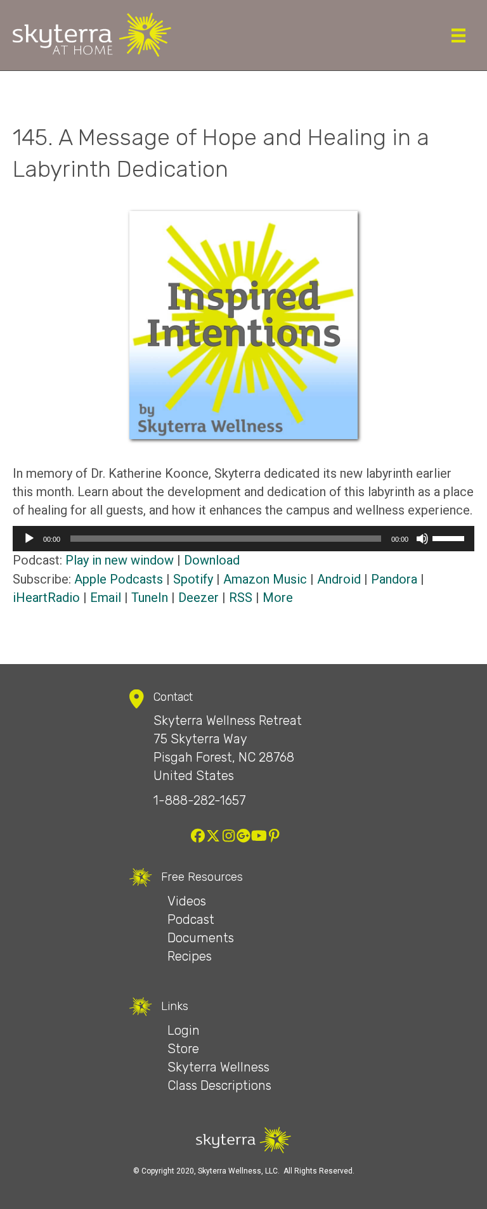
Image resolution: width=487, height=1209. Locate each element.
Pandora (394, 579)
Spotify (193, 579)
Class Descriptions (219, 1085)
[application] (243, 538)
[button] (198, 836)
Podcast (190, 919)
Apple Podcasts (118, 579)
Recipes (189, 956)
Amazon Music (265, 579)
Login (183, 1030)
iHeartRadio (46, 597)
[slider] (450, 537)
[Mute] (422, 538)
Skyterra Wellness (218, 1067)
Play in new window (119, 560)
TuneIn (149, 597)
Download (212, 560)
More (278, 597)
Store (183, 1048)
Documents (200, 937)
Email (105, 597)
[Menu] (458, 35)
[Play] (29, 538)
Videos (186, 901)
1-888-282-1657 (199, 800)
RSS (240, 597)
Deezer (198, 597)
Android (339, 579)
